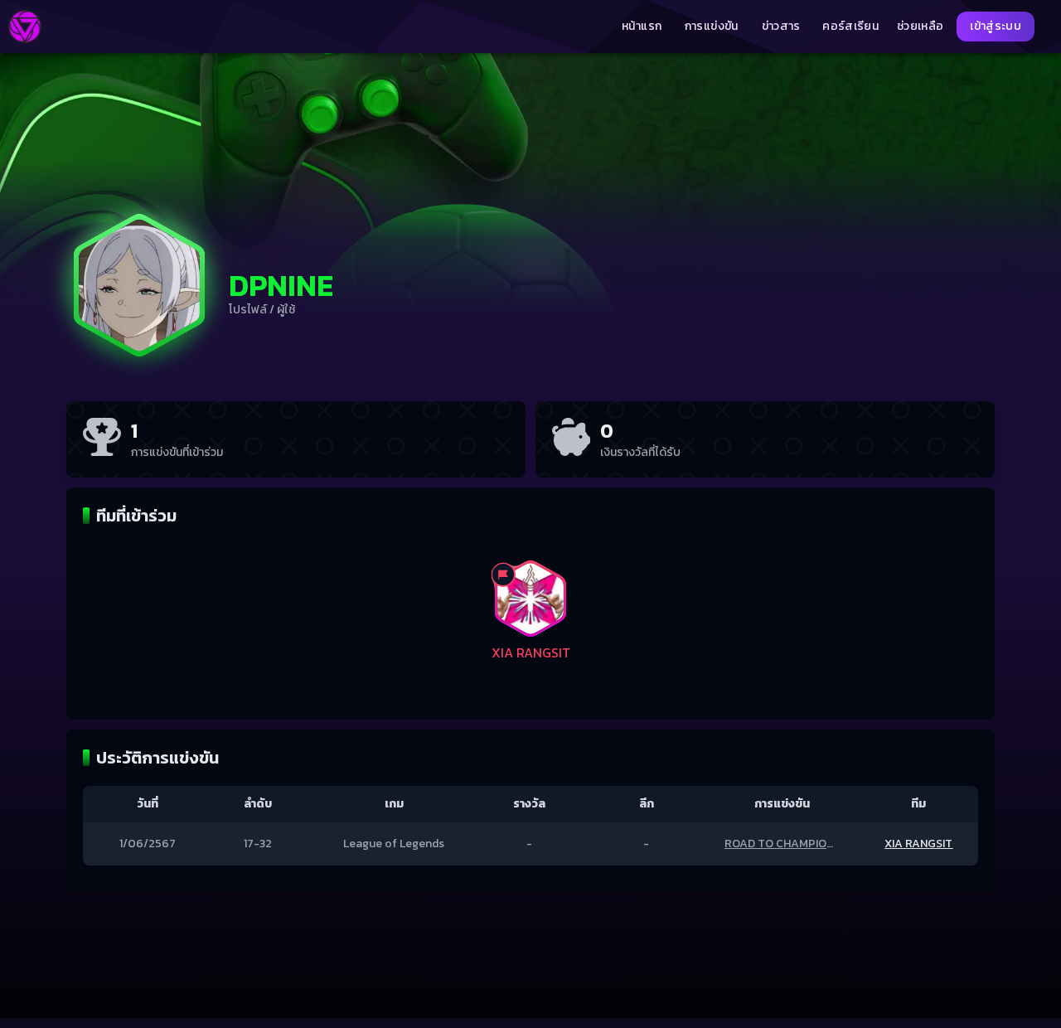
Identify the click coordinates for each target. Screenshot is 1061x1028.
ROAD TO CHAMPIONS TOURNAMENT (822, 843)
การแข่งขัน (712, 26)
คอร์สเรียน (850, 26)
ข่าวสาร (781, 26)
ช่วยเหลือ (920, 26)
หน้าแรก (641, 26)
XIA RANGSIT (918, 843)
